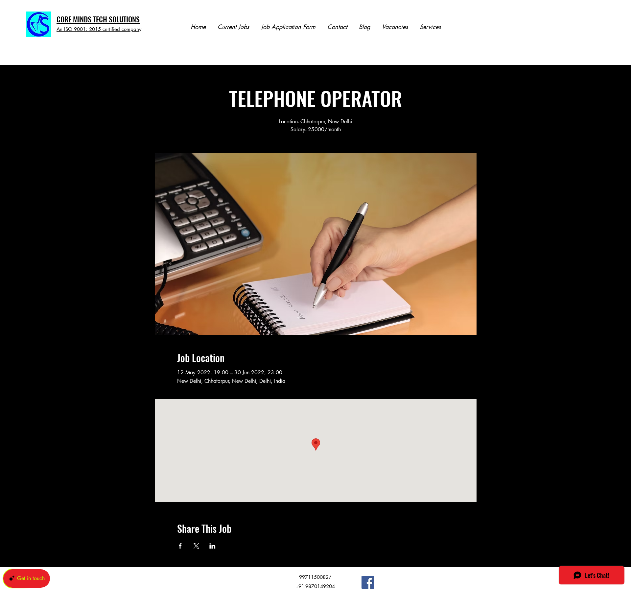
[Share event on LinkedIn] (212, 546)
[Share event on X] (196, 546)
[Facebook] (368, 582)
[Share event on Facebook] (180, 546)
